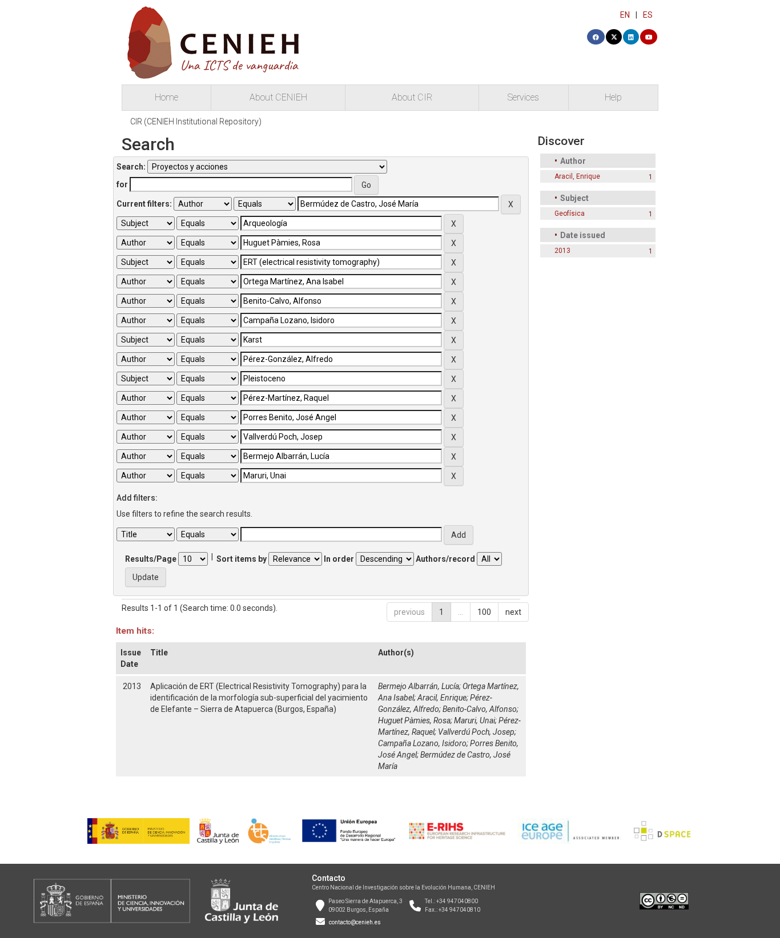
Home (166, 97)
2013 (562, 251)
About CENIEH (278, 97)
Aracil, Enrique (442, 697)
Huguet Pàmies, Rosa (414, 720)
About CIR (412, 97)
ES (648, 14)
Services (523, 97)
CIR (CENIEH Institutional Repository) (196, 121)
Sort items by (241, 558)
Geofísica (569, 214)
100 (484, 612)
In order (339, 558)
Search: (131, 166)
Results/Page (150, 558)
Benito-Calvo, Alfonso (480, 709)
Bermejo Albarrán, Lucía (418, 686)
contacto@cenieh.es (355, 922)
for (122, 184)
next (513, 612)
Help (613, 97)
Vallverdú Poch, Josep (476, 731)
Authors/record (445, 558)
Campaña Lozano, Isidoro (422, 743)
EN (625, 14)
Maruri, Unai (474, 720)
